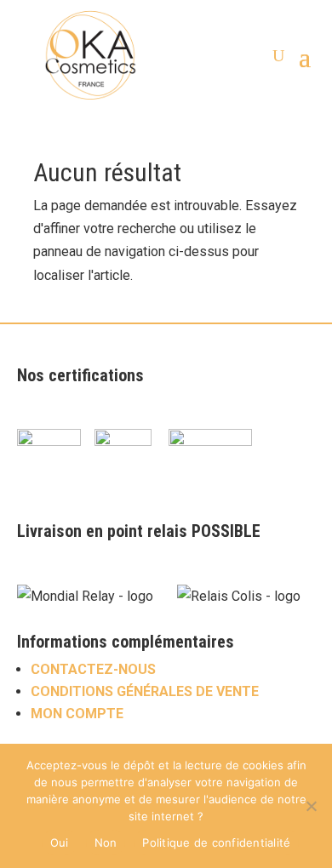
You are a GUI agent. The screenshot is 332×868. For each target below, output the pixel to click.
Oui (59, 842)
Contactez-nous (93, 669)
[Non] (310, 805)
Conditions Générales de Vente (145, 691)
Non (105, 842)
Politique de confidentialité (216, 842)
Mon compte (77, 713)
